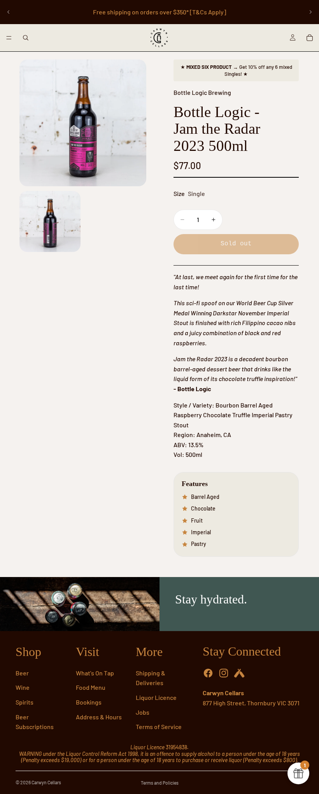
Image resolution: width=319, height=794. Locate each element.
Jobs (142, 712)
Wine (23, 687)
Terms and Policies (160, 782)
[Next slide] (310, 12)
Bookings (89, 702)
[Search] (25, 37)
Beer (22, 673)
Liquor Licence (156, 697)
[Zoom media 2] (50, 221)
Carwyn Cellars (46, 782)
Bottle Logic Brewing (202, 92)
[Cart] (309, 37)
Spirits (24, 702)
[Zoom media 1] (82, 122)
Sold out (236, 243)
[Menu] (9, 38)
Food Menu (90, 687)
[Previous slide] (8, 12)
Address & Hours (99, 717)
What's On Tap (95, 673)
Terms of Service (159, 726)
